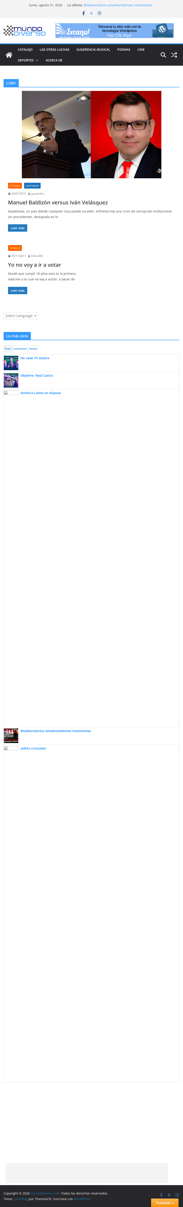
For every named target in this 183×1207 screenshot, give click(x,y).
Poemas (123, 49)
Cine (141, 49)
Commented (20, 348)
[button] (36, 60)
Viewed (33, 348)
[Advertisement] (87, 1173)
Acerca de (54, 60)
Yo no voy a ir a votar (34, 264)
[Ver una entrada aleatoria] (174, 55)
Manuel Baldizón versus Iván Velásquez (58, 202)
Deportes (26, 60)
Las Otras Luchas (54, 49)
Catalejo (25, 49)
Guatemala (32, 185)
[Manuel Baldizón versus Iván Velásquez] (91, 134)
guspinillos (37, 193)
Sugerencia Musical (93, 49)
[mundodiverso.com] (9, 55)
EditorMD (37, 256)
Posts (8, 348)
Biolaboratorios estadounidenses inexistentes (118, 5)
